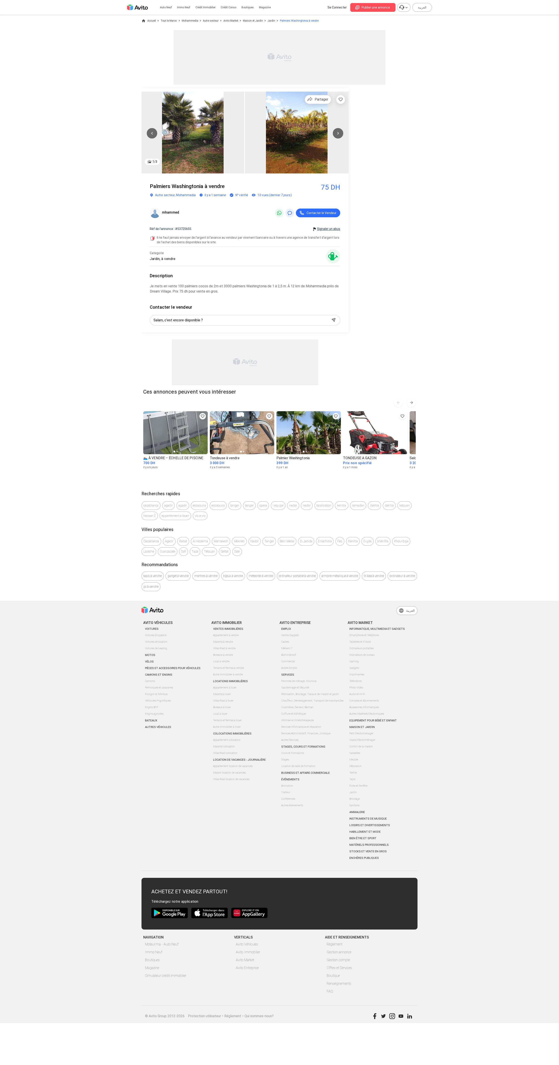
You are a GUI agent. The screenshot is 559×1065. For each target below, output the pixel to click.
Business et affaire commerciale (305, 772)
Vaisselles (354, 753)
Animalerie (357, 812)
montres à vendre (205, 576)
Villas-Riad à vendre (224, 648)
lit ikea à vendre (374, 576)
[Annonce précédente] (398, 402)
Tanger (269, 541)
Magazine (265, 7)
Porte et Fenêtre (358, 785)
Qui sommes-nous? (259, 1016)
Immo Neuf (153, 952)
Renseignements (339, 983)
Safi (183, 551)
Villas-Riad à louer (223, 700)
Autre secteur (211, 20)
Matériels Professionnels (369, 844)
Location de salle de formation (298, 766)
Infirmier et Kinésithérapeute (297, 720)
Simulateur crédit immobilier (165, 976)
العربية (422, 7)
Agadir (169, 541)
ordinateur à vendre (402, 576)
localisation (323, 505)
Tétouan (209, 551)
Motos (150, 655)
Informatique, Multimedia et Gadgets (377, 628)
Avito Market (230, 20)
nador (293, 505)
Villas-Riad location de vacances (231, 779)
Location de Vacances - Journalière (239, 759)
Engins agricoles (154, 713)
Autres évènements (292, 805)
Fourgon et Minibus (156, 694)
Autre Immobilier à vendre (228, 674)
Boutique (333, 976)
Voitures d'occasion (156, 635)
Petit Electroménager (361, 733)
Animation (287, 785)
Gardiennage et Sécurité (295, 687)
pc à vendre (151, 586)
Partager (321, 99)
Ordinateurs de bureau (362, 654)
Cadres (285, 641)
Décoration (355, 766)
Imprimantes (356, 674)
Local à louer (220, 713)
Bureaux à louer (222, 707)
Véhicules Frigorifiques (158, 700)
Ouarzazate (168, 551)
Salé (237, 551)
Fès (339, 541)
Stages (285, 759)
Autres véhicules (158, 727)
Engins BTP (151, 707)
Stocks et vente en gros (368, 851)
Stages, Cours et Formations (303, 746)
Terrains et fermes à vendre (228, 667)
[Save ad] (202, 416)
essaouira (199, 505)
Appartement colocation (226, 739)
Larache (148, 551)
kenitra (341, 505)
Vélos (149, 661)
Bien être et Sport (362, 838)
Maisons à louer (222, 694)
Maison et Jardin (253, 20)
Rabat (183, 541)
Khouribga (401, 541)
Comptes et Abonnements (364, 700)
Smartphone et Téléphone (364, 635)
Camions (150, 681)
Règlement (334, 944)
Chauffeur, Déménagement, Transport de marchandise (312, 700)
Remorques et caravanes (159, 687)
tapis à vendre (152, 576)
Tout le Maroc (168, 20)
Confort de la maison (361, 746)
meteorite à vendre (261, 576)
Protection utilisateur (204, 1016)
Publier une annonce (376, 7)
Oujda (367, 541)
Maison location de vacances (229, 772)
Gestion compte (338, 960)
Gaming (354, 661)
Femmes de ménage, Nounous (298, 681)
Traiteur (285, 792)
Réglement (232, 1016)
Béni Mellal (287, 541)
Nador (254, 541)
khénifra (382, 541)
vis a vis (200, 515)
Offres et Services (339, 968)
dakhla (374, 505)
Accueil (151, 20)
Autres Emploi (289, 667)
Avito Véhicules (247, 944)
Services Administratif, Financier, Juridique (305, 733)
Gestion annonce (339, 952)
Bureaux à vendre (223, 654)
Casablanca (151, 541)
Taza (195, 551)
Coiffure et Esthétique (293, 713)
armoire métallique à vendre (339, 576)
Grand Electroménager (362, 739)
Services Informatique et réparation (301, 726)
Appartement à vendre (226, 635)
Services (287, 674)
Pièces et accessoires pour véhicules (172, 668)
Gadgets (354, 667)
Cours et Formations (292, 753)
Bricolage (354, 798)
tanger (234, 505)
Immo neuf (183, 7)
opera (263, 505)
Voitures (152, 628)
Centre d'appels (290, 635)
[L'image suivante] (338, 133)
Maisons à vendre (223, 641)
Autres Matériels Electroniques (366, 713)
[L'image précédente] (152, 133)
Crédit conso (228, 7)
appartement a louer (175, 515)
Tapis (352, 779)
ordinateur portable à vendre (297, 576)
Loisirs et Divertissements (369, 825)
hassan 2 (149, 515)
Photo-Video (356, 687)
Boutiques (248, 7)
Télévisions (355, 681)
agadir (168, 505)
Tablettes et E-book (360, 641)
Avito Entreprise (247, 968)
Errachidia (325, 541)
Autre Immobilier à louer (227, 726)
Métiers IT (287, 648)
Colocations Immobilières (232, 733)
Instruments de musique (368, 818)
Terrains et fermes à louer (227, 720)
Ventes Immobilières (228, 628)
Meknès (239, 541)
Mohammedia (190, 20)
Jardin (271, 20)
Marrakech (221, 541)
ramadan (358, 505)
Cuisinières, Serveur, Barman (297, 707)
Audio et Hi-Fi (357, 694)
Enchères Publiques (364, 858)
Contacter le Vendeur (321, 213)
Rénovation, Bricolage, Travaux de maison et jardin (310, 694)
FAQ (330, 991)
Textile (353, 772)
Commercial (288, 661)
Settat (225, 551)
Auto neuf (166, 7)
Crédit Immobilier (205, 7)
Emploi (286, 628)
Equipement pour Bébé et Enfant (373, 720)
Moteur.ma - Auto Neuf (161, 944)
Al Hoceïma (200, 541)
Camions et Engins (158, 674)
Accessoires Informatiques (364, 707)
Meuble (353, 759)
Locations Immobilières (230, 681)
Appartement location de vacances (232, 766)
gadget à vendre (178, 576)
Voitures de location (156, 641)
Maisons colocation (224, 746)
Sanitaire (354, 805)
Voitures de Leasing (156, 648)
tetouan (404, 505)
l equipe (278, 505)
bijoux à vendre (233, 576)
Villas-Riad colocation (225, 753)
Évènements (290, 779)
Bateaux (151, 720)
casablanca (151, 505)
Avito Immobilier (248, 952)
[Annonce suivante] (411, 402)
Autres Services (289, 739)
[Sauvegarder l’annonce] (340, 99)
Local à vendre (221, 661)
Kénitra (353, 541)
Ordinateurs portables (361, 648)
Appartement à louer (224, 687)
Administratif (288, 654)
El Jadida (306, 541)
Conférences (288, 798)
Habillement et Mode (365, 831)
